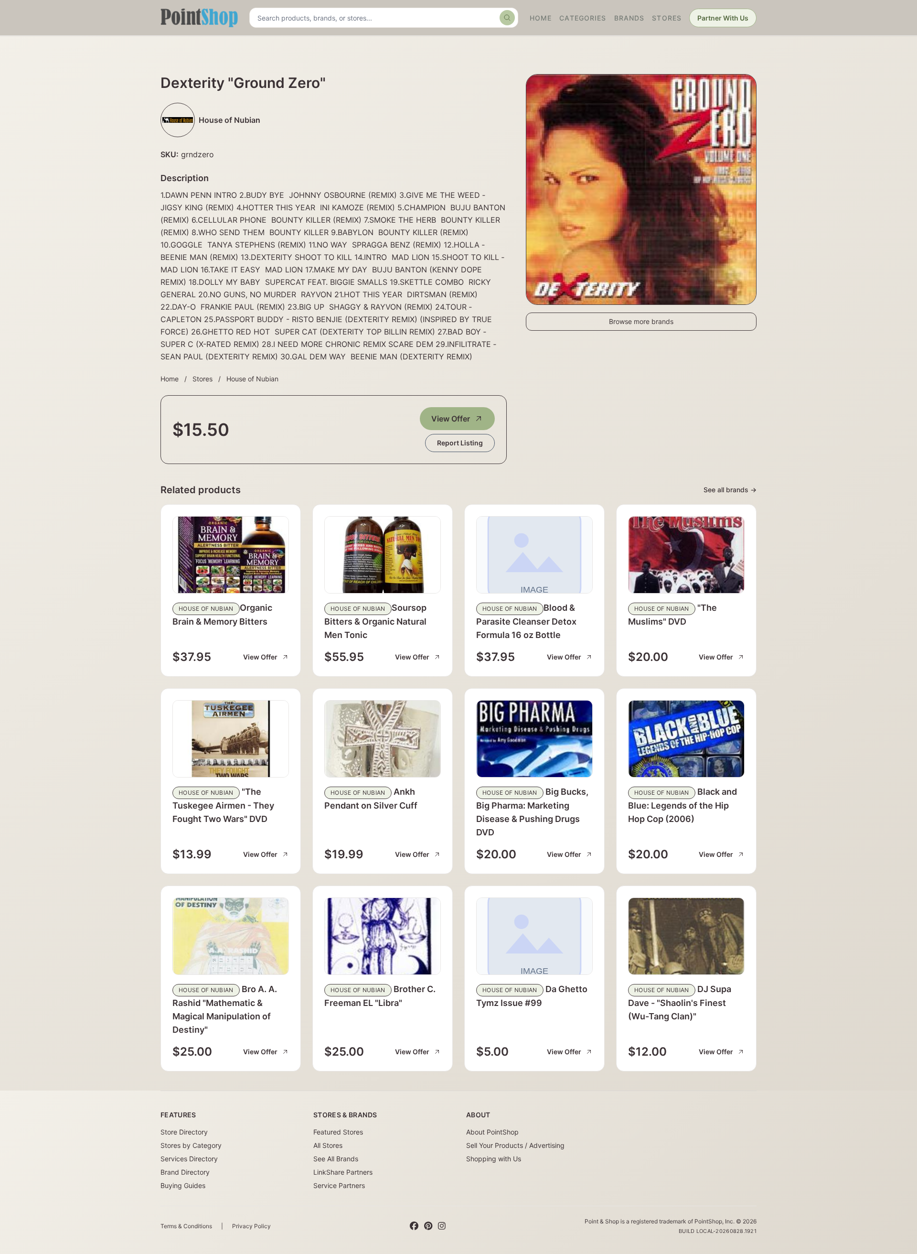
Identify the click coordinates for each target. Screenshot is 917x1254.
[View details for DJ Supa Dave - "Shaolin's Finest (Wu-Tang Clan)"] (686, 936)
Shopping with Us (493, 1159)
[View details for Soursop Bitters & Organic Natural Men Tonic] (382, 555)
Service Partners (339, 1185)
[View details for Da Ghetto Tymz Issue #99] (534, 936)
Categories (582, 18)
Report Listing (460, 443)
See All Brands (335, 1159)
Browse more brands (641, 321)
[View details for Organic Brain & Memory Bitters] (230, 555)
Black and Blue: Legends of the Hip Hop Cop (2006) (682, 805)
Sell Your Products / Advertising (515, 1145)
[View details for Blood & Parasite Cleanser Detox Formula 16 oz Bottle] (534, 555)
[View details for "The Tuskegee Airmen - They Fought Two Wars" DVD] (230, 739)
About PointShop (492, 1132)
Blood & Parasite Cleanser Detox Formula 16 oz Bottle (526, 621)
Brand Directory (185, 1172)
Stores (667, 18)
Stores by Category (191, 1145)
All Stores (327, 1145)
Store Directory (184, 1132)
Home (541, 18)
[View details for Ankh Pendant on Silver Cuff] (382, 739)
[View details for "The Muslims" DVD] (686, 555)
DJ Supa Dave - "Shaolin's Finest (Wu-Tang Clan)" (679, 1002)
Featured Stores (338, 1132)
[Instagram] (442, 1226)
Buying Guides (182, 1185)
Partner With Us (722, 18)
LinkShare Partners (343, 1172)
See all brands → (730, 490)
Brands (629, 18)
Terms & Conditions (186, 1226)
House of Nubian (252, 379)
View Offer (450, 418)
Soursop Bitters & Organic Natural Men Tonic (375, 621)
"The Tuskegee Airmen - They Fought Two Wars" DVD (223, 805)
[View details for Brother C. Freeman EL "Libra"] (382, 936)
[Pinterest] (428, 1226)
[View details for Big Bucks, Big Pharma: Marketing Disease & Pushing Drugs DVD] (534, 739)
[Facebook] (414, 1226)
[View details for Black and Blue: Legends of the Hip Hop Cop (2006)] (686, 739)
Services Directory (189, 1159)
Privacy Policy (251, 1226)
